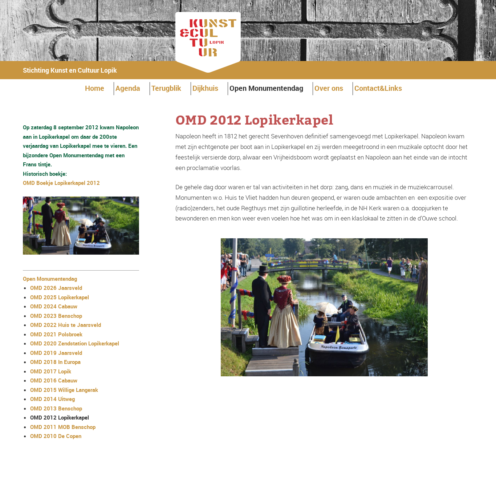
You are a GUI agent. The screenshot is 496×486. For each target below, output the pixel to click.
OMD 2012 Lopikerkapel (59, 417)
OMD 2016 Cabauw (53, 380)
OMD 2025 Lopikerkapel (59, 297)
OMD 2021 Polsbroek (56, 334)
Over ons (328, 88)
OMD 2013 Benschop (56, 408)
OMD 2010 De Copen (55, 436)
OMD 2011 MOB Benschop (62, 426)
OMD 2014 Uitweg (52, 398)
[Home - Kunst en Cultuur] (208, 70)
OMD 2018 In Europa (55, 361)
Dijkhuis (205, 88)
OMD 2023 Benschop (56, 315)
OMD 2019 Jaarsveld (56, 352)
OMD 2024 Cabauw (53, 306)
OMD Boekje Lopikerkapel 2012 (61, 182)
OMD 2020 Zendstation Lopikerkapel (74, 343)
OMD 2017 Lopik (50, 371)
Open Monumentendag (266, 88)
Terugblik (166, 88)
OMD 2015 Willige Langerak (64, 389)
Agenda (127, 88)
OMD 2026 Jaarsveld (56, 287)
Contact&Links (378, 88)
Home (94, 88)
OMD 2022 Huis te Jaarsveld (65, 324)
